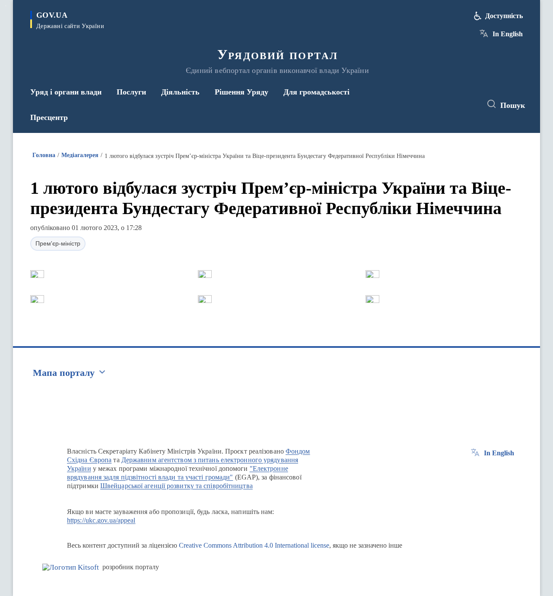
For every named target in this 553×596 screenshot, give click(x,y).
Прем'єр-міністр (57, 243)
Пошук (512, 105)
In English (508, 34)
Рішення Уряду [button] (241, 92)
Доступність (504, 15)
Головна (43, 155)
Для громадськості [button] (316, 92)
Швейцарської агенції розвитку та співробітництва (176, 485)
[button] (37, 274)
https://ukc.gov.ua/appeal (101, 520)
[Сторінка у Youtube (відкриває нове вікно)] (467, 104)
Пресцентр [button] (49, 117)
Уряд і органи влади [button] (66, 92)
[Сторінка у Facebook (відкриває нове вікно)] (435, 104)
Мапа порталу (64, 372)
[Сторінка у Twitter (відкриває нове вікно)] (451, 104)
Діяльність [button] (180, 92)
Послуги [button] (131, 92)
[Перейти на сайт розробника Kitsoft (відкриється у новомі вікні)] (70, 567)
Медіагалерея (80, 155)
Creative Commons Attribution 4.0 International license (254, 545)
